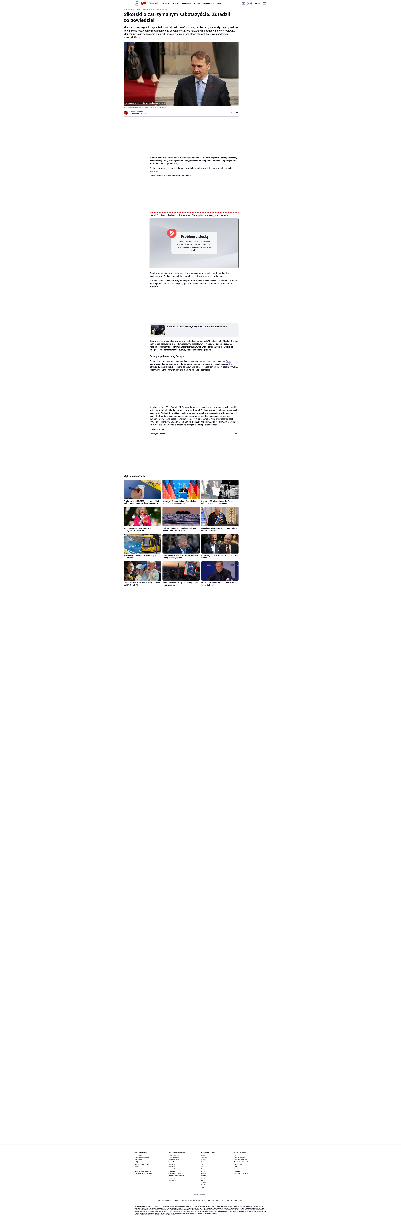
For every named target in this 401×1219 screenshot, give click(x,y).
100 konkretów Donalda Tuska (143, 1173)
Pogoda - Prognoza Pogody (142, 1164)
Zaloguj (257, 3)
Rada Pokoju (138, 1159)
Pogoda (197, 3)
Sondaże (137, 1169)
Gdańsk (203, 1171)
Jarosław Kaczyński (173, 1155)
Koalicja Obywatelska (240, 1157)
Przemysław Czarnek (174, 1159)
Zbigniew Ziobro (172, 1162)
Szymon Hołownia (173, 1169)
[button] (249, 3)
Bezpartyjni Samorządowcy (241, 1173)
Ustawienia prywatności (233, 1201)
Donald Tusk (171, 1166)
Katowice (203, 1182)
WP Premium (186, 3)
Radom (203, 1180)
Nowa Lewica (238, 1169)
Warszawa (204, 1157)
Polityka (220, 3)
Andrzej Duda (171, 1164)
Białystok (203, 1175)
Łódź (202, 1164)
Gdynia (203, 1178)
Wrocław (203, 1159)
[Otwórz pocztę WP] (243, 3)
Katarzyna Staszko (136, 112)
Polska (164, 3)
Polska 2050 (237, 1171)
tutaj (174, 1215)
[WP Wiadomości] (151, 3)
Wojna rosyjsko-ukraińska (142, 1157)
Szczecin (203, 1166)
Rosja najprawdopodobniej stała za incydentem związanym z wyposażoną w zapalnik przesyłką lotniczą (191, 364)
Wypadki (137, 1166)
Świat (174, 3)
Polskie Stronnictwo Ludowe (242, 1162)
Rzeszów (203, 1185)
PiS (235, 1155)
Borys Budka (171, 1171)
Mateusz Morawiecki (173, 1157)
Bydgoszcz (204, 1173)
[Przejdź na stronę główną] (137, 5)
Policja (136, 1162)
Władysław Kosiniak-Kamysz (176, 1175)
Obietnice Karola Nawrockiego (143, 1171)
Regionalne (207, 3)
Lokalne (203, 1155)
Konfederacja (238, 1164)
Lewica (236, 1166)
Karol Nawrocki (172, 1180)
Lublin (202, 1187)
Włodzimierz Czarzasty (174, 1173)
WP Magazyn (138, 1155)
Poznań (203, 1169)
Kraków (203, 1162)
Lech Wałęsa (171, 1178)
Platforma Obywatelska (240, 1159)
